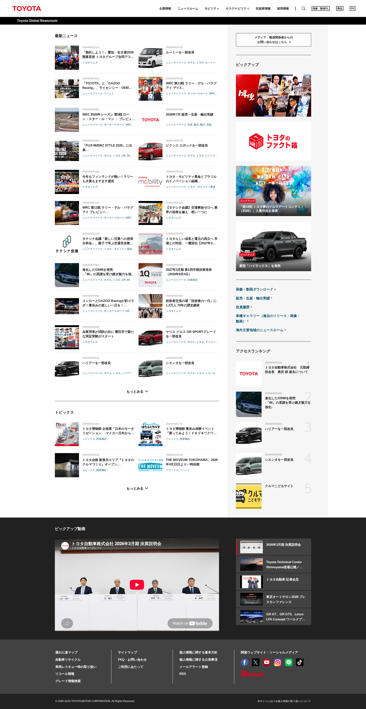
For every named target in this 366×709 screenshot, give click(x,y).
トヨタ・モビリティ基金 (201, 186)
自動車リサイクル (68, 659)
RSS (182, 674)
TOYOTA (26, 8)
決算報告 (192, 279)
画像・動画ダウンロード (254, 289)
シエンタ (210, 373)
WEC (129, 124)
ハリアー (127, 373)
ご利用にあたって (130, 667)
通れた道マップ (66, 652)
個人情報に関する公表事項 (198, 659)
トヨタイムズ (90, 62)
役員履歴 (243, 307)
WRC (212, 93)
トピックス (88, 438)
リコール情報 (64, 674)
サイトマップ (127, 652)
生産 (190, 124)
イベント (109, 93)
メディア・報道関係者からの (273, 40)
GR (124, 155)
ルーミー (210, 62)
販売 (196, 124)
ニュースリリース (176, 62)
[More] (137, 392)
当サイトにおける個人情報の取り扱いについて (284, 701)
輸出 (202, 124)
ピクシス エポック (215, 155)
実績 (209, 124)
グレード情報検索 (68, 681)
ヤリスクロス (212, 342)
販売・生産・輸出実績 (253, 298)
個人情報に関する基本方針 (198, 652)
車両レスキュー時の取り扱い (76, 667)
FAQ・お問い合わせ (132, 659)
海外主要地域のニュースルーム (259, 330)
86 (128, 155)
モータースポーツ (197, 93)
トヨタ (200, 62)
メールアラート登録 (193, 667)
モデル (191, 62)
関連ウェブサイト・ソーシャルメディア (269, 652)
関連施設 (101, 438)
